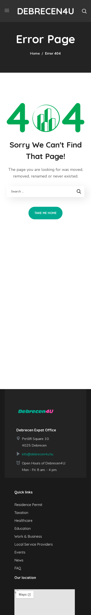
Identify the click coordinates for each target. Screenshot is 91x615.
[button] (84, 11)
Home (35, 53)
